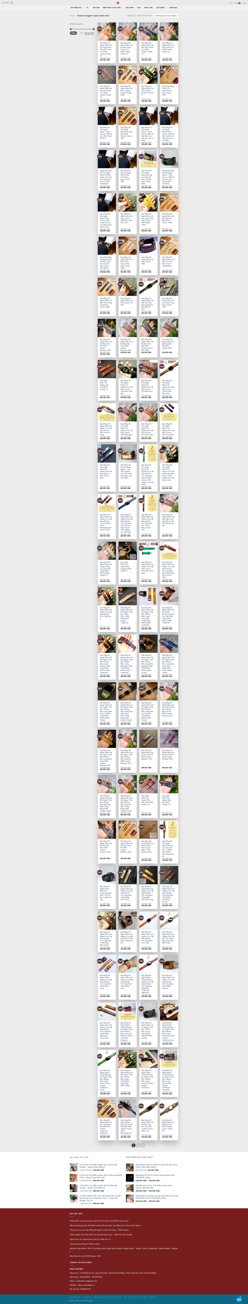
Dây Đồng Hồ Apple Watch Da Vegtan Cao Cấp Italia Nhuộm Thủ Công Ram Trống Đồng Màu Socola (106, 938)
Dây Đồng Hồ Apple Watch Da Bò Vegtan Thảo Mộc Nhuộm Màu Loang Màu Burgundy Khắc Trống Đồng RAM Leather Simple (147, 663)
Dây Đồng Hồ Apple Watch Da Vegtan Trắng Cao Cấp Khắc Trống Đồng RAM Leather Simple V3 (106, 568)
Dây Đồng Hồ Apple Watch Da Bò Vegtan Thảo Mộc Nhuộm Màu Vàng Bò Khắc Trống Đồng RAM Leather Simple (127, 803)
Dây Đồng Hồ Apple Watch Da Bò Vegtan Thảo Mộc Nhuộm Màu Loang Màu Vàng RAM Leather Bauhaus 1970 (106, 757)
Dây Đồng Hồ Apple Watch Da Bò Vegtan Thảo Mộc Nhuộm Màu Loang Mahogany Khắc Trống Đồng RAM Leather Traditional (127, 663)
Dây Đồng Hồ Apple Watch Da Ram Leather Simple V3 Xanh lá (147, 90)
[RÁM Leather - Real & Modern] (124, 2)
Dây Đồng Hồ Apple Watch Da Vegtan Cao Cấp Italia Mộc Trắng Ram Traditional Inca (127, 937)
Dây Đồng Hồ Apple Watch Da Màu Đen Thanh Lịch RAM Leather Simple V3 (147, 48)
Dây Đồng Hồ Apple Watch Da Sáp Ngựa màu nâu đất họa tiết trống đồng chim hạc (168, 520)
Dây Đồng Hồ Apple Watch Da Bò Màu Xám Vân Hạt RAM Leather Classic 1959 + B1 (147, 1125)
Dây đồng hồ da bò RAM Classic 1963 (85, 1256)
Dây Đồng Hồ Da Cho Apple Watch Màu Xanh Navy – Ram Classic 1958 (126, 176)
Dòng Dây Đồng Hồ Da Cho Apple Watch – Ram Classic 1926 (168, 90)
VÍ (87, 7)
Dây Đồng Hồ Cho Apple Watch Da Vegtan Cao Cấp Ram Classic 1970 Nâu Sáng (147, 429)
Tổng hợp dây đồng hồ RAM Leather (85, 1244)
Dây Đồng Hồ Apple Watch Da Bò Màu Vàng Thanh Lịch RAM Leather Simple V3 (127, 48)
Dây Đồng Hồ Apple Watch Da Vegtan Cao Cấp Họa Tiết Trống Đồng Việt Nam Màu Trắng (168, 937)
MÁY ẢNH (96, 7)
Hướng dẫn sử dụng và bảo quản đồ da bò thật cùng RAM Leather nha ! (99, 1221)
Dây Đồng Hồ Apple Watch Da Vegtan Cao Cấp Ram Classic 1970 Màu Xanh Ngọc (147, 567)
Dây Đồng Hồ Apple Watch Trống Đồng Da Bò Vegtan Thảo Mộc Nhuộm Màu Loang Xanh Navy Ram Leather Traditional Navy (168, 1031)
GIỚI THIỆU (160, 7)
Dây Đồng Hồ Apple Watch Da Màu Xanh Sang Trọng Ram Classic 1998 (106, 302)
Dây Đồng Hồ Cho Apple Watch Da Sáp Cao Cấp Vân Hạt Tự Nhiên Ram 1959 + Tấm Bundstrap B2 (168, 848)
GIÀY (139, 7)
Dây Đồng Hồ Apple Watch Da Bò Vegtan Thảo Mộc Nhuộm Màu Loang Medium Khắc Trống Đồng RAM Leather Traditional (106, 663)
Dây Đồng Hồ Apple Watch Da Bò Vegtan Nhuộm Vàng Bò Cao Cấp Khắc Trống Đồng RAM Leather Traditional (168, 615)
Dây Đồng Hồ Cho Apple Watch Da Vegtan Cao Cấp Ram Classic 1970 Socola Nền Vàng (168, 387)
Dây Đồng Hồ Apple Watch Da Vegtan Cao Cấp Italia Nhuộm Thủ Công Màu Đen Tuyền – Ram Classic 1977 (147, 522)
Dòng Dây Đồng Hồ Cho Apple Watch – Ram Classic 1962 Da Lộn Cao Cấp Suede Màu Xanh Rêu (168, 177)
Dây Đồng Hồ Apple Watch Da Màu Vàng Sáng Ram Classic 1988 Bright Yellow (147, 219)
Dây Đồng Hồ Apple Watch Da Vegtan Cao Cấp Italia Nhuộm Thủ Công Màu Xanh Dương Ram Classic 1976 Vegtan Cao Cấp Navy (127, 523)
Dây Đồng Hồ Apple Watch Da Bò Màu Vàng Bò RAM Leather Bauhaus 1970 (127, 846)
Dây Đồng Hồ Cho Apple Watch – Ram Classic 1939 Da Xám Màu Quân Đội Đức (106, 133)
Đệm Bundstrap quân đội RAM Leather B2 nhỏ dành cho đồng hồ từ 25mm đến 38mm (105, 1225)
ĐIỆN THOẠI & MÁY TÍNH (112, 7)
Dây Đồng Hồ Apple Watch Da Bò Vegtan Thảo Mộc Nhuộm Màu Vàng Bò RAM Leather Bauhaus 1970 (127, 756)
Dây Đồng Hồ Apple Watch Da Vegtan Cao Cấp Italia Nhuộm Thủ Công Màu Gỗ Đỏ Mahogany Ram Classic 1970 (106, 522)
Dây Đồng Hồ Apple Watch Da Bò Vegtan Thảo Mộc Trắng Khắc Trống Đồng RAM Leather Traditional (127, 615)
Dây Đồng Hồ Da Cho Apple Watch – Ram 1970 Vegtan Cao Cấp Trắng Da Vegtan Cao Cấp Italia (126, 471)
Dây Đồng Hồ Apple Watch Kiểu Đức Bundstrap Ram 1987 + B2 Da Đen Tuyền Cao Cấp (105, 893)
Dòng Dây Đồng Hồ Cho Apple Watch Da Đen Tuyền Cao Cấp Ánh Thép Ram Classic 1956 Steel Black (106, 177)
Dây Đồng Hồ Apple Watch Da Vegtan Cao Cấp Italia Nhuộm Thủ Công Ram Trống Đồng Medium (168, 981)
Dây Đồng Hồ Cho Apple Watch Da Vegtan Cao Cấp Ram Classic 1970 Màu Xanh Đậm (127, 387)
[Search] (12, 2)
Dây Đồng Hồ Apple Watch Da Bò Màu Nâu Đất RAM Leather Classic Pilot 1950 (147, 344)
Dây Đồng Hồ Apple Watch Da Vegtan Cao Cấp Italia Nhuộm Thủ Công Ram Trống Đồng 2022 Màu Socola (168, 894)
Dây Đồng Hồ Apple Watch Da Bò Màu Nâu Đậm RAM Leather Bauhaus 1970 (106, 846)
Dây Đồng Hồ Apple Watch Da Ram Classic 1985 (147, 260)
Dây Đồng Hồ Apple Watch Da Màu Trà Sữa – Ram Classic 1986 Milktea (168, 261)
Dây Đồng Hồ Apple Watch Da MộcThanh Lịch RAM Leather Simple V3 (168, 47)
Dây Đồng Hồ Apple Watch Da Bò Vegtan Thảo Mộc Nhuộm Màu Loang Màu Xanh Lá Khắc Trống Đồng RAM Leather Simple (106, 711)
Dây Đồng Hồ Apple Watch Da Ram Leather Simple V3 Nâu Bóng (127, 90)
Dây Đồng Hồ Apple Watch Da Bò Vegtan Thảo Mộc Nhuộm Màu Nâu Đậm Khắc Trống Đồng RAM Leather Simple (106, 803)
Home (72, 16)
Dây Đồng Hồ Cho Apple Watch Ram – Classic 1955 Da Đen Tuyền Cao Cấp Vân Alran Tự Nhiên (168, 134)
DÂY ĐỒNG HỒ (76, 7)
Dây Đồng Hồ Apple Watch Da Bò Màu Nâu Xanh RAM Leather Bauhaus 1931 (127, 344)
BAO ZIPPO (130, 7)
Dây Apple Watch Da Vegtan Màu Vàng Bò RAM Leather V (126, 566)
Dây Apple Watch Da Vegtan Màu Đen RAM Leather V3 (166, 800)
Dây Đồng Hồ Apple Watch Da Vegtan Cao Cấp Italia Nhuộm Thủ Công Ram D (106, 613)
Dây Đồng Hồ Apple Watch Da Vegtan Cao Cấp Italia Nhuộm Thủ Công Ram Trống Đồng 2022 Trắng (127, 893)
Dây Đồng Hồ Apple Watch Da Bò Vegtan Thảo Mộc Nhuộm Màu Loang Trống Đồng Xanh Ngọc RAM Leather (127, 1078)
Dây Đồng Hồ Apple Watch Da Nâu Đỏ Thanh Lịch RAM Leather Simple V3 (106, 91)
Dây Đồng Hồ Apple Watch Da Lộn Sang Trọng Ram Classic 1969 (168, 302)
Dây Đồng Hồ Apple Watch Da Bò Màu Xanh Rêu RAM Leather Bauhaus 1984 (106, 344)
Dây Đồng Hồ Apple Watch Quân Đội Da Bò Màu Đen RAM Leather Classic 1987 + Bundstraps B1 (127, 1126)
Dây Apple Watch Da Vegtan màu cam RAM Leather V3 (104, 385)
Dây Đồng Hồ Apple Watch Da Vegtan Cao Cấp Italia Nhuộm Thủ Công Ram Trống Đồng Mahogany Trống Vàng (106, 1030)
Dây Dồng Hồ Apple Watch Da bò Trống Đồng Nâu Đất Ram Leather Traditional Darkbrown (106, 1126)
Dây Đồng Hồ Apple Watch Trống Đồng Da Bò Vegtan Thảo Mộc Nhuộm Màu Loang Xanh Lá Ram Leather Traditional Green (106, 1080)
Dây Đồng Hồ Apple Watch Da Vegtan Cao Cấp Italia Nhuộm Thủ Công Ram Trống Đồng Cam (127, 981)
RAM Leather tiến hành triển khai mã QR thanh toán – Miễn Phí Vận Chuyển (101, 1235)
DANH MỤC (173, 7)
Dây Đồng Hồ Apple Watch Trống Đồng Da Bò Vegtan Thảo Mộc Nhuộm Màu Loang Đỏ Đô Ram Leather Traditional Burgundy (127, 1031)
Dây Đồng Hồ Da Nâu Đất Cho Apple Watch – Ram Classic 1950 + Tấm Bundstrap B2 (147, 846)
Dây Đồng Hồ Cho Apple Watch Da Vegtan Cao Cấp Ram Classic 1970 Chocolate (168, 429)
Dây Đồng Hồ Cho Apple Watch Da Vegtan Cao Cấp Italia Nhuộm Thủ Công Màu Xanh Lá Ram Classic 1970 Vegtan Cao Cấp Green (147, 474)
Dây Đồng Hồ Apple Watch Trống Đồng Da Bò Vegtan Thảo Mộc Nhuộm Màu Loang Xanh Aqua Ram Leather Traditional (147, 1079)
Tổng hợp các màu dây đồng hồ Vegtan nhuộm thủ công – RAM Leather (99, 1230)
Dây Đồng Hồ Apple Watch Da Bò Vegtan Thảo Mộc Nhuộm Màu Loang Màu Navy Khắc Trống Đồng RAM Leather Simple (168, 663)
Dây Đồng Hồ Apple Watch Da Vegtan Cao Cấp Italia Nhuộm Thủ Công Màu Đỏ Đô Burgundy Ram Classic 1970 (168, 569)
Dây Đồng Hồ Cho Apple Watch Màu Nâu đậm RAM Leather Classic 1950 (127, 133)
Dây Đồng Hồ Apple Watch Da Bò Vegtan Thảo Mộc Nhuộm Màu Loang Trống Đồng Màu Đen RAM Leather (147, 1030)
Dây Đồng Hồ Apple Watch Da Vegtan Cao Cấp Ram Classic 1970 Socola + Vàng (106, 429)
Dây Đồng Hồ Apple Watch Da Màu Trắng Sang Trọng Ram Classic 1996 (127, 262)
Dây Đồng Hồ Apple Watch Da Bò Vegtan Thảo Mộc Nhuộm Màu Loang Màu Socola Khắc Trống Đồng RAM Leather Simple (147, 711)
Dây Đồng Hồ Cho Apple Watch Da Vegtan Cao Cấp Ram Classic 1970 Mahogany (127, 429)
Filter (73, 33)
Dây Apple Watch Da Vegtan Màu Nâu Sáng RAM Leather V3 (147, 800)
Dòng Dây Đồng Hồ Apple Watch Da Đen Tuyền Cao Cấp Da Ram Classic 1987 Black (106, 262)
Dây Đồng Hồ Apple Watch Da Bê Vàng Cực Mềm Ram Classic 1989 (168, 218)
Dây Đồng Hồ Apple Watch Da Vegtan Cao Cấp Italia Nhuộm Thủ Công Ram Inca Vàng (147, 937)
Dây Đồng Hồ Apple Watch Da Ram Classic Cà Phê (127, 301)
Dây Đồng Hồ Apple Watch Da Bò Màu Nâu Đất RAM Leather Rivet (168, 343)
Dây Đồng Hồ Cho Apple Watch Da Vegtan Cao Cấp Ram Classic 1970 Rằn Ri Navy (106, 471)
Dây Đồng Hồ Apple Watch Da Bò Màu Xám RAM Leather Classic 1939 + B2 (168, 1125)
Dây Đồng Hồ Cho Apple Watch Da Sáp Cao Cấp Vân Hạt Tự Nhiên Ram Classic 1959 (146, 177)
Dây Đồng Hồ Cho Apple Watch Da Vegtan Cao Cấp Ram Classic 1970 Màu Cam (147, 386)
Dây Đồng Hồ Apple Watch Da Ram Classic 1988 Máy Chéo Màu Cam (127, 218)
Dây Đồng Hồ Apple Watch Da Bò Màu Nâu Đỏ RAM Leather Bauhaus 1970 (147, 754)
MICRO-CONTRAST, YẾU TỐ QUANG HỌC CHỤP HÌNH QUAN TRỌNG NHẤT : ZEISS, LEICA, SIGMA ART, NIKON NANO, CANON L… (123, 1250)
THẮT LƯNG (148, 7)
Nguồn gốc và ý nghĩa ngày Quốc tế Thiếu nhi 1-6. (90, 1239)
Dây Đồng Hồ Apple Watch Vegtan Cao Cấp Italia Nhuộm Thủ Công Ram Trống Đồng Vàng (106, 981)
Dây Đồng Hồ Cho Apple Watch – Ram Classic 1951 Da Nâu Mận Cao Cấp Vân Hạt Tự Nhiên (147, 134)
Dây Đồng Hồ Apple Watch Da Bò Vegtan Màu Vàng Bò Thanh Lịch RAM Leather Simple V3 (106, 49)
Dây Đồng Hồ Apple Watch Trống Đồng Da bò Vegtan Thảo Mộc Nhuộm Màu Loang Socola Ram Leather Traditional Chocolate (168, 1080)
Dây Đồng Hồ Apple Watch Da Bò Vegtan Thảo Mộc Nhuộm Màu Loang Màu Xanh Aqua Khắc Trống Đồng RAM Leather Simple (127, 711)
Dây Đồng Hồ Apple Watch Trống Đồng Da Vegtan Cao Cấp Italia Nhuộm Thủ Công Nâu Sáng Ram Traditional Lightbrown (147, 984)
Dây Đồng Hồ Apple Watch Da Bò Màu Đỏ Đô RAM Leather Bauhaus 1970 (168, 754)
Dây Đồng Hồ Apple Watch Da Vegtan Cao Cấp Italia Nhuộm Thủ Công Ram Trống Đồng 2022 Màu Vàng (147, 893)
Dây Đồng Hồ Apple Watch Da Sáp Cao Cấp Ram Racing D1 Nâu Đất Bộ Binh (147, 303)
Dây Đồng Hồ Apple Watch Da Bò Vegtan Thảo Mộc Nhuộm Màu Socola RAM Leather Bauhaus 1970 (168, 709)
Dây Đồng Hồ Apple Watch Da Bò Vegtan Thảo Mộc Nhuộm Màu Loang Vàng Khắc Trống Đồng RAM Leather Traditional (147, 616)
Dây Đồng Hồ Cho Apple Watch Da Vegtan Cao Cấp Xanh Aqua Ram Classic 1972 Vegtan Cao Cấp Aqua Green (168, 472)
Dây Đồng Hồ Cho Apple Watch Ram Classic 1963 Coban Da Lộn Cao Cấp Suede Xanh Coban (106, 220)
